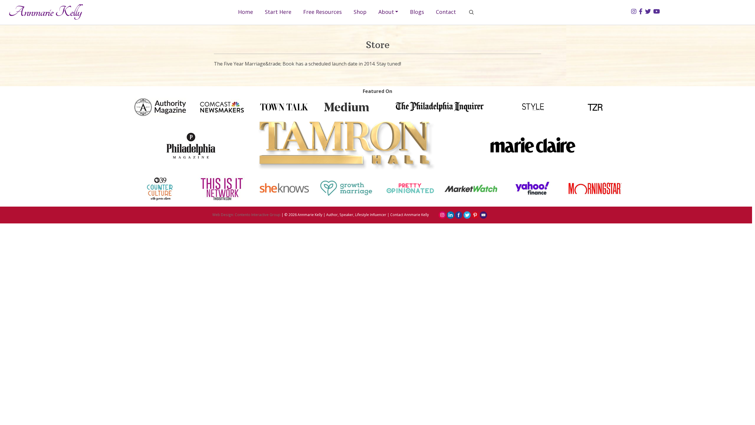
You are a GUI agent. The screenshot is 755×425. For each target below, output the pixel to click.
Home (245, 11)
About (386, 11)
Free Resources (322, 11)
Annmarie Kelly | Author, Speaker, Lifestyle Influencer (342, 214)
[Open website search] (471, 12)
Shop (360, 11)
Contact (446, 11)
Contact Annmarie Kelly (409, 214)
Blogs (417, 11)
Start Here (278, 11)
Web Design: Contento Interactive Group (246, 214)
